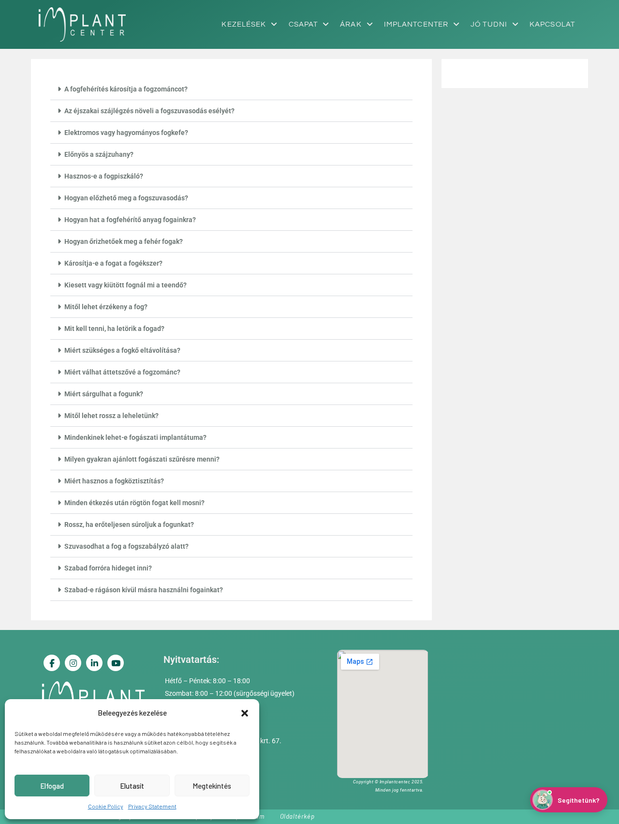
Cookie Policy (105, 806)
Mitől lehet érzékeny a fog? (105, 307)
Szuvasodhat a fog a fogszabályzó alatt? (126, 546)
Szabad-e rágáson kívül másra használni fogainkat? (143, 590)
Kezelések (243, 24)
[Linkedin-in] (94, 663)
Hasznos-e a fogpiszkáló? (103, 176)
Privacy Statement (152, 806)
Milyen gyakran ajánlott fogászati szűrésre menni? (142, 459)
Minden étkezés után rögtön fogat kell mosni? (134, 503)
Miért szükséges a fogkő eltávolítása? (122, 350)
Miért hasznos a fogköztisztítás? (114, 481)
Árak (350, 24)
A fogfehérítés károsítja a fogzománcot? (126, 89)
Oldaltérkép (297, 816)
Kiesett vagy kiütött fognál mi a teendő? (125, 285)
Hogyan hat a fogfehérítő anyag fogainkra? (130, 220)
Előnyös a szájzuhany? (98, 154)
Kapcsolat (552, 24)
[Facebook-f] (52, 663)
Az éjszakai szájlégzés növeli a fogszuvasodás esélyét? (149, 111)
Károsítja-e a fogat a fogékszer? (113, 263)
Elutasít (132, 785)
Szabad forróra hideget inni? (108, 568)
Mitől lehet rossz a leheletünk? (111, 415)
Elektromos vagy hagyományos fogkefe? (126, 132)
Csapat (303, 24)
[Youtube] (115, 663)
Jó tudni (489, 24)
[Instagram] (73, 663)
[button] (245, 713)
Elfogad (52, 785)
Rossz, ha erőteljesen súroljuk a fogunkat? (129, 524)
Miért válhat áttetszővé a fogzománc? (122, 372)
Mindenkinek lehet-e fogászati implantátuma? (135, 437)
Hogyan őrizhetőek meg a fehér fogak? (123, 241)
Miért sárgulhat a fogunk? (103, 394)
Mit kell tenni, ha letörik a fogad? (114, 328)
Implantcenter (416, 24)
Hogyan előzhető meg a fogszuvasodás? (126, 198)
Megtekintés (211, 785)
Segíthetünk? (579, 800)
